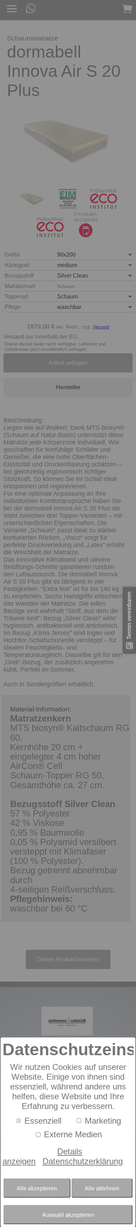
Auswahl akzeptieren (68, 1215)
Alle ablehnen (102, 1188)
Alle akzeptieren (37, 1188)
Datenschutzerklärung (83, 1161)
